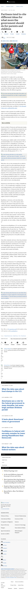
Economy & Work (19, 519)
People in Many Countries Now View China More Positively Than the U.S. (14, 487)
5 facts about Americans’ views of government (13, 420)
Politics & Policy (5, 516)
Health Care (15, 335)
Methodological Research (18, 531)
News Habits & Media (20, 527)
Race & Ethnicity (5, 525)
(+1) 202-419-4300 (5, 509)
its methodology (13, 331)
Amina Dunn (14, 41)
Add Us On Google (10, 37)
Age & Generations (5, 531)
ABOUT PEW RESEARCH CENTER (7, 569)
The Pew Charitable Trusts (11, 577)
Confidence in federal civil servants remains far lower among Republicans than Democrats (13, 434)
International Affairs (6, 519)
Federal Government (8, 335)
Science (17, 522)
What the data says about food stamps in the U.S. (13, 390)
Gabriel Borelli (6, 41)
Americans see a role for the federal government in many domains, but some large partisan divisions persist (13, 405)
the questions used (12, 329)
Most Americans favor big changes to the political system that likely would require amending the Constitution (14, 481)
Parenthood (23, 335)
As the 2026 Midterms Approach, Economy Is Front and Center (13, 475)
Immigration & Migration (7, 522)
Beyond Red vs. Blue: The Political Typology (13, 492)
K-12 (19, 335)
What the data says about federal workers (13, 448)
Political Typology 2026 (10, 471)
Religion (3, 527)
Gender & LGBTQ (5, 533)
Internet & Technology (20, 525)
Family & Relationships (20, 516)
